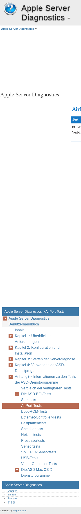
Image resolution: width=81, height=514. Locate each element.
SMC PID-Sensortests (38, 452)
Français (13, 498)
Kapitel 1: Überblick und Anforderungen (34, 339)
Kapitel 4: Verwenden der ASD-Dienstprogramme (40, 368)
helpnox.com (19, 510)
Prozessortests (33, 440)
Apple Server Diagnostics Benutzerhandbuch (29, 321)
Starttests (28, 400)
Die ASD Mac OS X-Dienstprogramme (37, 472)
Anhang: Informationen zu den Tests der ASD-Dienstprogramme (45, 379)
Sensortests (30, 446)
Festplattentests (33, 423)
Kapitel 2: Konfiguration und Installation (37, 350)
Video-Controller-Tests (39, 464)
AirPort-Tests (31, 406)
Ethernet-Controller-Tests (41, 417)
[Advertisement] (40, 60)
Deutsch (12, 490)
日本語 (11, 502)
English (12, 494)
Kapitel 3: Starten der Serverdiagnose (45, 359)
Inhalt (19, 330)
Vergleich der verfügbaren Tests (46, 388)
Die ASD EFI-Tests (36, 394)
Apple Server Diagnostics (10, 9)
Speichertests (32, 429)
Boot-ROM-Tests (34, 411)
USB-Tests (29, 458)
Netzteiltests (31, 435)
